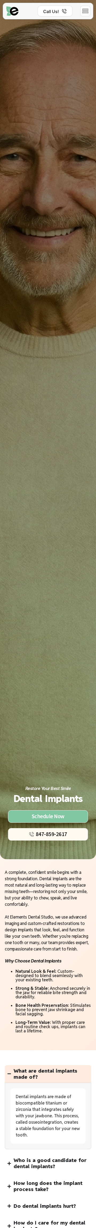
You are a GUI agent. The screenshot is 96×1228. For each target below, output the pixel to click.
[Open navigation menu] (85, 10)
